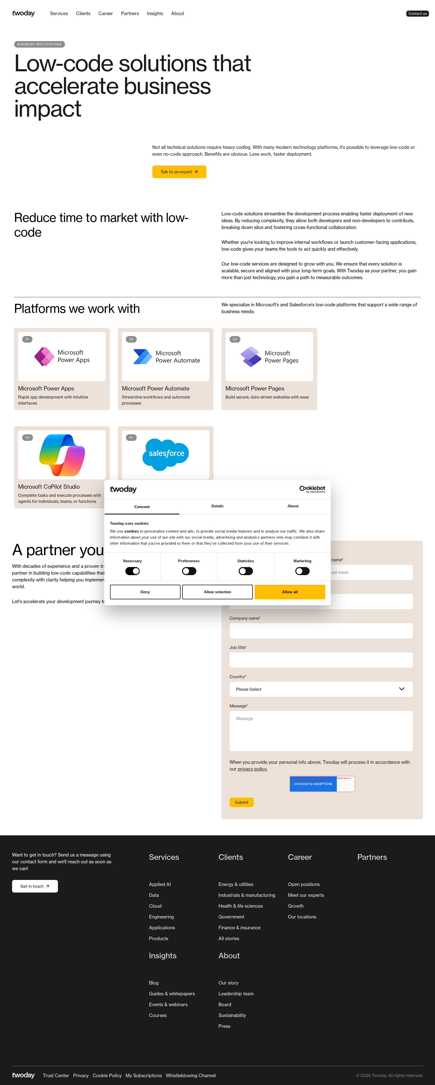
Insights (155, 13)
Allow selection (217, 592)
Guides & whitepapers (172, 993)
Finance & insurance (240, 927)
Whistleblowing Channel (191, 1075)
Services (59, 13)
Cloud (155, 906)
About (177, 13)
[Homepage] (23, 13)
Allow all (290, 592)
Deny (145, 592)
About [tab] (293, 506)
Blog (154, 982)
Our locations (302, 916)
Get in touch (32, 886)
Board (225, 1004)
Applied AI (160, 884)
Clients (83, 13)
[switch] (189, 571)
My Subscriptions (144, 1075)
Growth (296, 906)
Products (158, 938)
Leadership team (236, 993)
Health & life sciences (241, 906)
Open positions (304, 884)
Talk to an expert (176, 171)
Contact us (418, 13)
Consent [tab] (142, 507)
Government (231, 916)
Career (105, 13)
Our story (228, 982)
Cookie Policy (107, 1075)
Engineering (161, 916)
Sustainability (232, 1015)
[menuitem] (59, 13)
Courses (158, 1015)
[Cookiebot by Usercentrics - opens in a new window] (303, 489)
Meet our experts (306, 895)
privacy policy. (252, 769)
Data (154, 895)
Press (224, 1026)
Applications (162, 927)
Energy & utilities (236, 884)
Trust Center (56, 1075)
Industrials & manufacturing (247, 895)
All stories (229, 938)
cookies (131, 531)
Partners (130, 13)
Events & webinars (168, 1004)
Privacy (81, 1075)
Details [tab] (217, 506)
